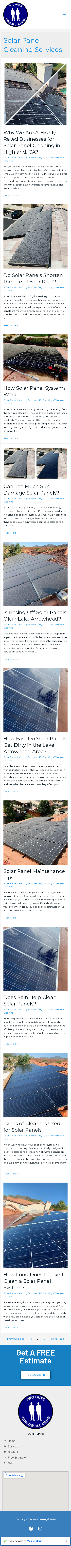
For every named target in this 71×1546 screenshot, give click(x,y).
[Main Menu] (64, 14)
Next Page (59, 1338)
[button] (35, 1375)
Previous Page (14, 1338)
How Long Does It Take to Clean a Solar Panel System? (35, 1281)
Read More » (10, 195)
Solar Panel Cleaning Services (20, 157)
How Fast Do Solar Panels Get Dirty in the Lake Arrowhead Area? (34, 744)
